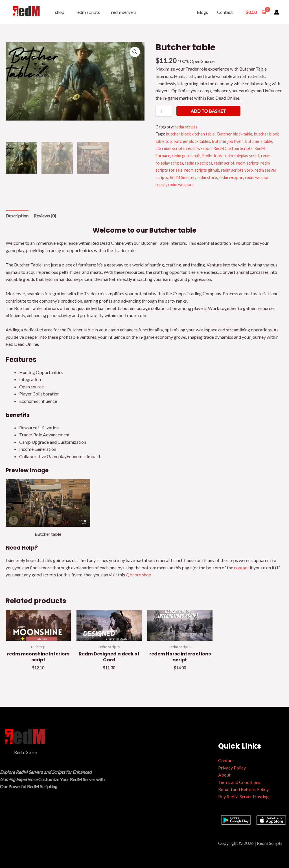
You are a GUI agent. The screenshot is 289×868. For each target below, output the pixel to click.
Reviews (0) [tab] (45, 215)
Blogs (202, 12)
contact (242, 567)
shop (59, 12)
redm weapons (181, 184)
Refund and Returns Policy (243, 789)
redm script (224, 163)
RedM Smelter (182, 177)
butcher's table (258, 141)
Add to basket (208, 110)
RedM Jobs (212, 155)
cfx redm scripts (170, 148)
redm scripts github (201, 170)
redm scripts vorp (237, 170)
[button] (135, 52)
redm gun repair (186, 155)
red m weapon (199, 148)
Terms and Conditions (239, 782)
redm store (207, 177)
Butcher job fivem (228, 141)
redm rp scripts (198, 163)
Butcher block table (234, 134)
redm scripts (88, 12)
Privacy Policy (232, 767)
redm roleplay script (241, 155)
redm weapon (231, 177)
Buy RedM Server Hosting (243, 796)
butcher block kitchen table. (191, 134)
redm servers (123, 12)
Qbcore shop (138, 574)
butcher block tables (192, 141)
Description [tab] (17, 215)
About (224, 774)
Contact (225, 12)
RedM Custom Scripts (233, 148)
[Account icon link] (276, 12)
